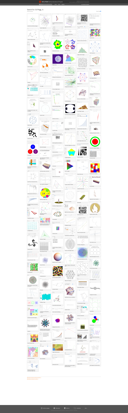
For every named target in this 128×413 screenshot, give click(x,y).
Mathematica (87, 2)
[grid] (64, 193)
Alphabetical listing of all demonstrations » (34, 377)
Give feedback (75, 410)
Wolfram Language (79, 2)
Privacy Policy (71, 410)
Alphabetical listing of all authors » (32, 379)
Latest (59, 4)
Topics (55, 4)
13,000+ (78, 1)
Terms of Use (67, 410)
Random (63, 4)
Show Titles (98, 11)
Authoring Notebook (85, 4)
